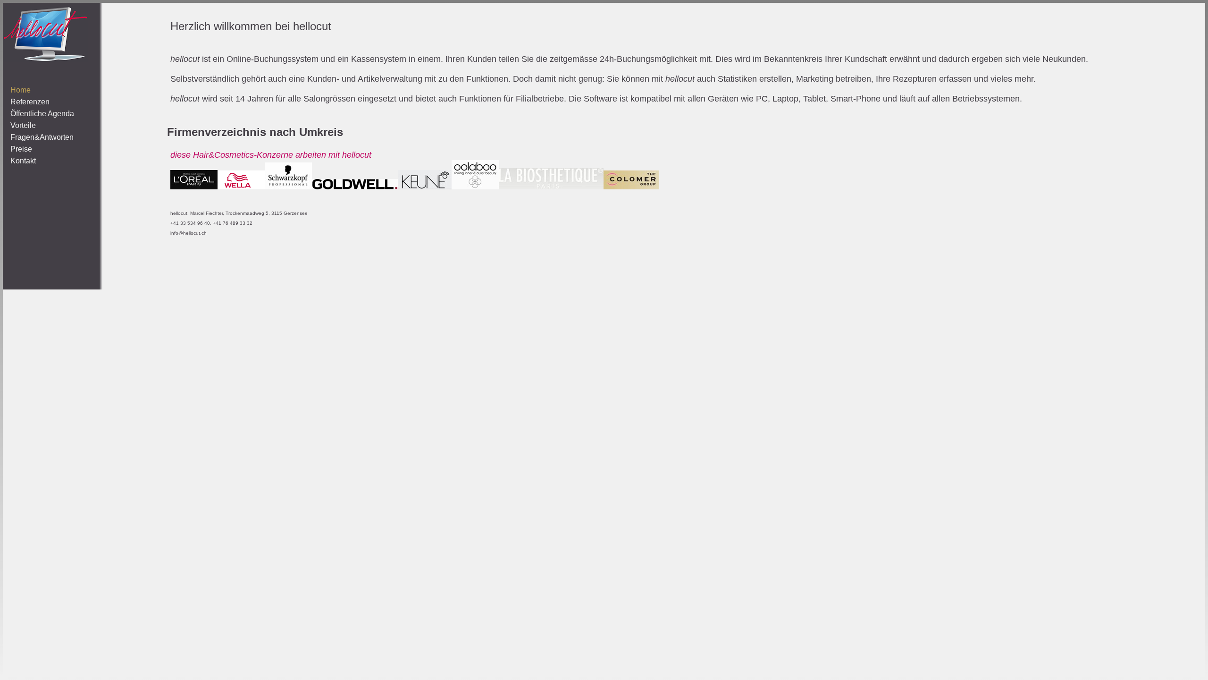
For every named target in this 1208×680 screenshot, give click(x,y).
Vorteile (23, 125)
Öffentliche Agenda (42, 114)
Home (20, 90)
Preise (21, 149)
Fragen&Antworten (42, 137)
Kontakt (23, 161)
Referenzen (30, 102)
